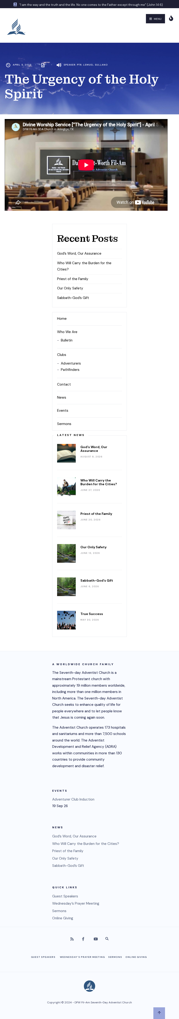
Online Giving (62, 918)
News (61, 397)
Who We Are (67, 332)
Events (62, 410)
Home (62, 318)
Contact (64, 384)
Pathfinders (70, 369)
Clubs (61, 354)
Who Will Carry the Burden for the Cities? (98, 482)
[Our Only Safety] (66, 553)
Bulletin (66, 340)
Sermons (64, 424)
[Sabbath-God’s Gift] (66, 586)
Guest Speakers (65, 896)
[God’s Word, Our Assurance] (66, 453)
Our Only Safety (70, 288)
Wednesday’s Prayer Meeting (75, 903)
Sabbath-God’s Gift (73, 297)
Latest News (71, 435)
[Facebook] (83, 939)
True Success (91, 614)
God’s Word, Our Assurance (79, 253)
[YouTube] (95, 939)
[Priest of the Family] (66, 520)
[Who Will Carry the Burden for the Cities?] (66, 486)
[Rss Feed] (72, 939)
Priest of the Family (72, 279)
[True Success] (66, 620)
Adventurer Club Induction (73, 799)
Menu (157, 19)
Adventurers (71, 363)
